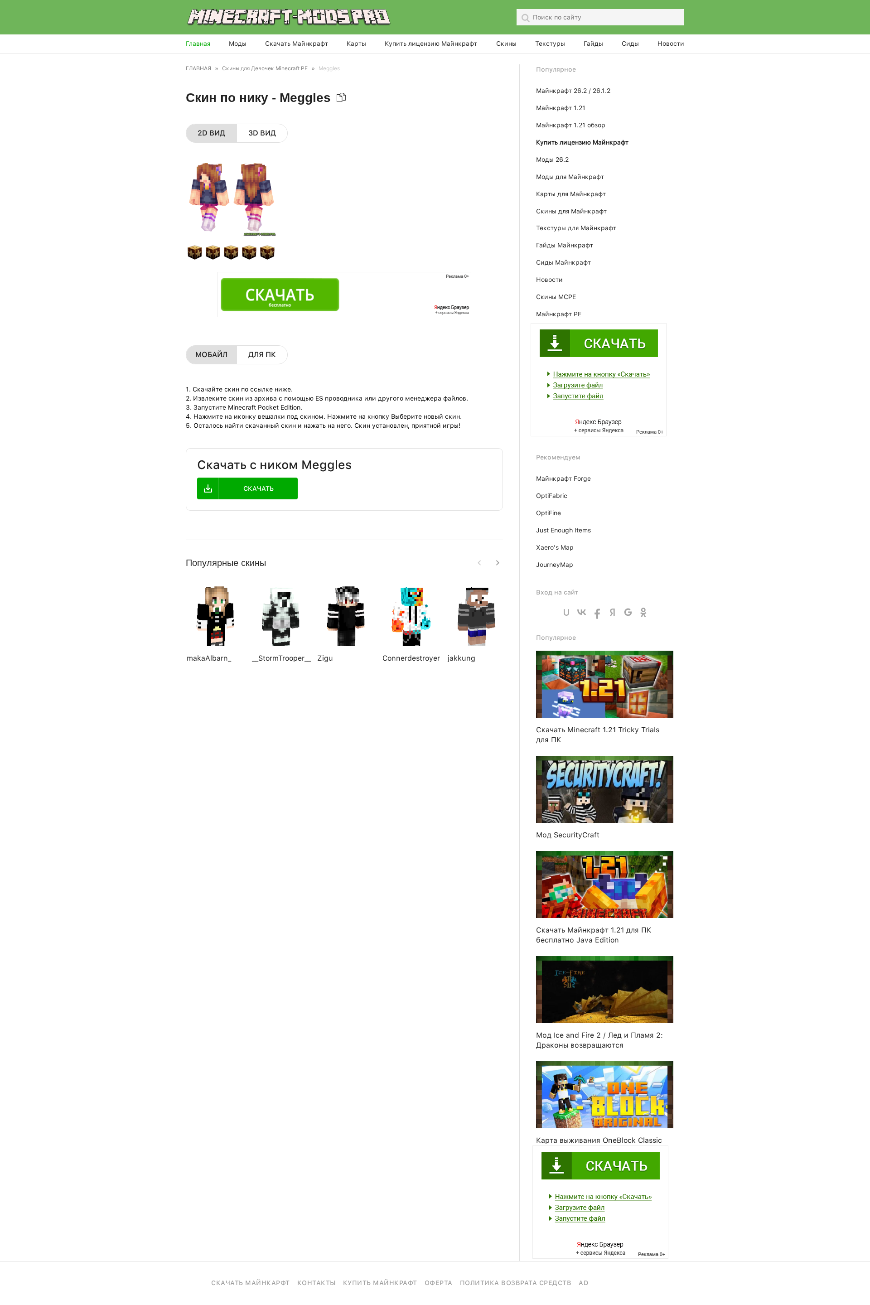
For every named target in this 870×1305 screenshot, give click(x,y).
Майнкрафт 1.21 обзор (570, 125)
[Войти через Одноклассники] (643, 612)
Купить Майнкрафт (380, 1282)
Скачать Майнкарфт (250, 1282)
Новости (670, 43)
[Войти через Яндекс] (612, 612)
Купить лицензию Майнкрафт (431, 43)
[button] (497, 562)
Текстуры (550, 43)
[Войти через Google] (628, 612)
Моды (237, 43)
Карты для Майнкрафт (571, 194)
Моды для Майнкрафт (570, 176)
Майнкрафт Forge (563, 478)
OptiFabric (551, 495)
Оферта (439, 1282)
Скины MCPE (556, 296)
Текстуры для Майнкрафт (576, 228)
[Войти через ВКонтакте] (582, 612)
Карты (356, 43)
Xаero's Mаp (555, 547)
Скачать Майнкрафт (296, 43)
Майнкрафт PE (558, 314)
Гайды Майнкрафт (564, 245)
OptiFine (548, 513)
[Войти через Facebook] (597, 612)
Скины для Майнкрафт (571, 211)
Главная (198, 43)
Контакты (316, 1282)
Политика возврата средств (516, 1282)
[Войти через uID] (566, 612)
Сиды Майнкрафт (563, 262)
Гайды (593, 43)
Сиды (630, 43)
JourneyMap (554, 564)
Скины (506, 43)
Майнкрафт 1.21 (560, 107)
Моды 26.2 (552, 159)
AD (583, 1282)
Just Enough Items (563, 530)
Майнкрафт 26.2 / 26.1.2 (573, 90)
